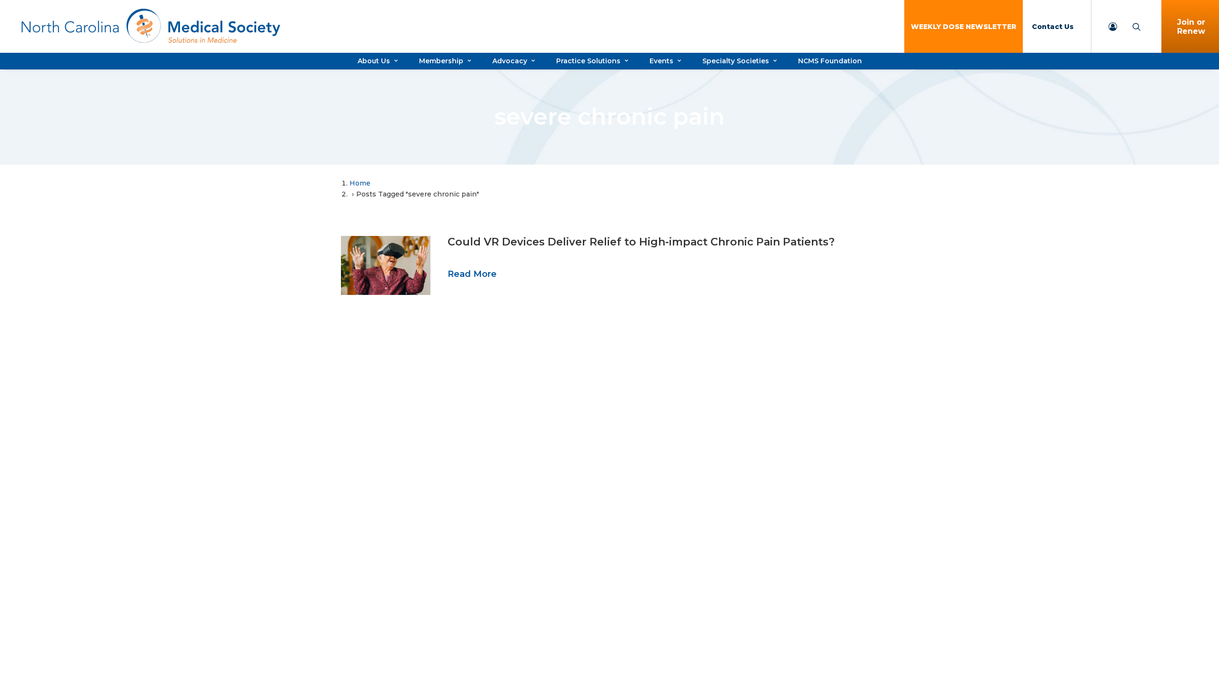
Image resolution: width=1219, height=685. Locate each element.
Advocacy (509, 61)
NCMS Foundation (830, 61)
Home (360, 183)
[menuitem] (963, 26)
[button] (385, 265)
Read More (472, 274)
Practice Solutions (588, 61)
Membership (441, 61)
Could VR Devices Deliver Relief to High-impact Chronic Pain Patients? (641, 241)
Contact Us (1053, 26)
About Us (374, 61)
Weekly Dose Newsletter (963, 26)
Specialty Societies (735, 61)
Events (661, 61)
